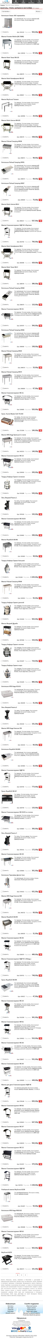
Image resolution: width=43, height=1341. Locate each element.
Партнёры (10, 1311)
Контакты (10, 1306)
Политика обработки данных (31, 1315)
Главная (2, 5)
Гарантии (10, 1309)
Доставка (10, 1308)
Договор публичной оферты (31, 1313)
